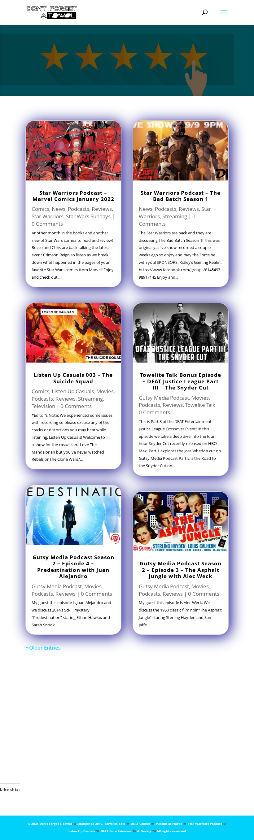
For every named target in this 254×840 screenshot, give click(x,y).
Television (43, 406)
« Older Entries (43, 647)
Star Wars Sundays (88, 216)
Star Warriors (48, 216)
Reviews (102, 208)
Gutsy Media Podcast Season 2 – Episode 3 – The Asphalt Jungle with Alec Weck (180, 570)
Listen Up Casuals (73, 391)
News (58, 208)
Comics (40, 208)
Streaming (90, 398)
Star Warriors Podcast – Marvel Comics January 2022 (73, 195)
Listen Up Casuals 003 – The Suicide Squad (73, 378)
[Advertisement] (139, 713)
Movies (105, 391)
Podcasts (78, 208)
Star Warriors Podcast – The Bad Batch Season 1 (181, 195)
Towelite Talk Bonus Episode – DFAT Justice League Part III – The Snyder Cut (180, 381)
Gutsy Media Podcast (57, 586)
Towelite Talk (200, 404)
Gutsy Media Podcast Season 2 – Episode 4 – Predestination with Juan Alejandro (73, 567)
